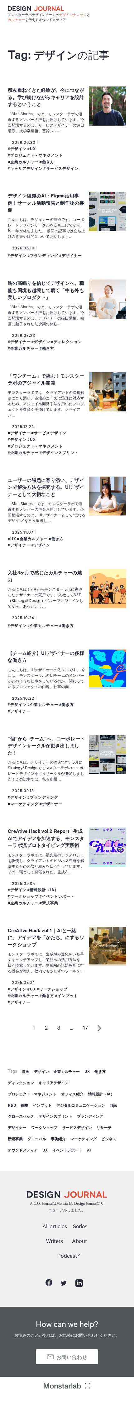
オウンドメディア (23, 1150)
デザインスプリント (60, 452)
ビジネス (108, 1138)
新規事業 (50, 903)
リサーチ (104, 1127)
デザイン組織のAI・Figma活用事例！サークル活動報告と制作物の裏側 (46, 202)
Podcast (67, 1255)
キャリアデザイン (26, 168)
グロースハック (21, 1116)
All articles (54, 1226)
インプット (68, 995)
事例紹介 (58, 1138)
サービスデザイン (62, 168)
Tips (113, 1105)
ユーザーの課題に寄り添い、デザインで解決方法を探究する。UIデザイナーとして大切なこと (46, 487)
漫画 (25, 1071)
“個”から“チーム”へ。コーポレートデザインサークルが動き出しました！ (46, 745)
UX (33, 148)
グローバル (36, 1138)
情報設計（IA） (44, 889)
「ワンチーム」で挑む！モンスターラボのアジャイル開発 (46, 379)
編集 (24, 1105)
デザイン (18, 148)
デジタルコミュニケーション (80, 1105)
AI (89, 1150)
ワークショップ (24, 896)
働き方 (48, 162)
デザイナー (72, 255)
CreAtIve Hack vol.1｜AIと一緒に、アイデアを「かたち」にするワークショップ (46, 937)
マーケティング (24, 804)
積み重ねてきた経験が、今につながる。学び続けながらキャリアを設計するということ (46, 96)
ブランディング (44, 255)
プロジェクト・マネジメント (36, 155)
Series (80, 1226)
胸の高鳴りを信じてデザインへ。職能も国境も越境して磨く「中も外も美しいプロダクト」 (46, 289)
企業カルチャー (24, 162)
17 (85, 1027)
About (79, 1240)
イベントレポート (58, 896)
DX (45, 1150)
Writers (54, 1240)
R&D (12, 1105)
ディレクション (68, 341)
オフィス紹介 (72, 1094)
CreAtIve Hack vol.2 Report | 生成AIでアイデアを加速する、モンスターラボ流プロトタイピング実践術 (46, 838)
